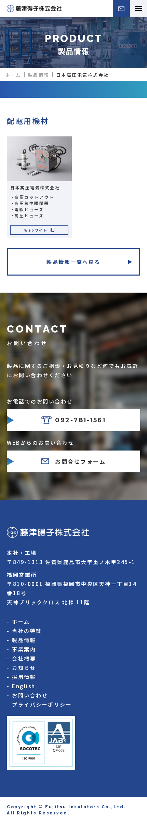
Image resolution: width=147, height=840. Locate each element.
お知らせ (24, 667)
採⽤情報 (24, 676)
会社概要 (24, 658)
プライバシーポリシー (42, 704)
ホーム (13, 75)
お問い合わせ (30, 695)
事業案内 (24, 649)
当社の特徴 (27, 630)
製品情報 (38, 75)
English (24, 686)
